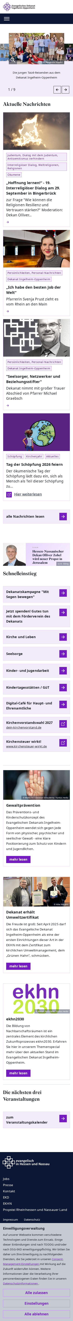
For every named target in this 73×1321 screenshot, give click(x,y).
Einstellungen (36, 1303)
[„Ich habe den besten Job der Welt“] (36, 311)
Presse (8, 1185)
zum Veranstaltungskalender (27, 1120)
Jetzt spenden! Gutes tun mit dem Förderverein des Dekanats (28, 616)
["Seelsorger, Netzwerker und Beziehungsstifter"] (36, 405)
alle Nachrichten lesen (25, 516)
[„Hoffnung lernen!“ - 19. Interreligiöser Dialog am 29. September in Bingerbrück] (36, 222)
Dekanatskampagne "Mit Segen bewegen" (27, 594)
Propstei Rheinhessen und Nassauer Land (35, 1209)
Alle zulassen (36, 1292)
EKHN (7, 1203)
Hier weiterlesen (28, 494)
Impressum (10, 1219)
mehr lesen (18, 859)
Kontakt (9, 1191)
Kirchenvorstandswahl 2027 (29, 722)
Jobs (6, 1179)
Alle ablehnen (36, 1314)
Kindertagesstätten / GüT (27, 687)
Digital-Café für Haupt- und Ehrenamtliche (29, 705)
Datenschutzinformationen (21, 1283)
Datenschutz (32, 1219)
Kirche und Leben (21, 637)
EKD (6, 1197)
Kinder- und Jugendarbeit (27, 670)
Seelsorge (14, 653)
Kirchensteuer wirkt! (23, 741)
